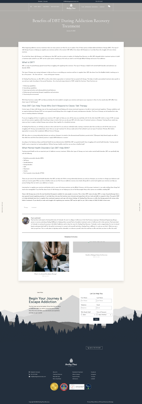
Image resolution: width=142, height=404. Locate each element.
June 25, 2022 (45, 276)
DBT (23, 65)
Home (35, 6)
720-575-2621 (99, 1)
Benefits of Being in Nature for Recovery (96, 255)
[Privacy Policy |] (91, 400)
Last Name (100, 297)
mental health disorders (102, 142)
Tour (82, 7)
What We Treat (55, 6)
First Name (84, 297)
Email (98, 305)
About (39, 6)
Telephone (83, 305)
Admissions (88, 7)
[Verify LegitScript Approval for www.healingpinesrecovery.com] (88, 389)
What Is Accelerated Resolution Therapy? (45, 274)
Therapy (26, 207)
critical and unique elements (62, 81)
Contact (102, 7)
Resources (95, 7)
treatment (34, 207)
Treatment (46, 6)
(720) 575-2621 (34, 308)
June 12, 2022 (96, 257)
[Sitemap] (111, 400)
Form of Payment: (101, 312)
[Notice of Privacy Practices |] (102, 400)
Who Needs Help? (86, 312)
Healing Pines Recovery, (81, 56)
